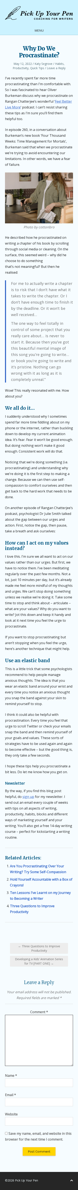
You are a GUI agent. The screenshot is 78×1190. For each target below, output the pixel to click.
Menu (39, 30)
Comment (39, 1012)
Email (10, 1095)
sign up (28, 796)
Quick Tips (37, 68)
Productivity (20, 68)
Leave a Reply (56, 68)
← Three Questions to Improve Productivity (39, 948)
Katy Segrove (43, 64)
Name (11, 1075)
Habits (59, 64)
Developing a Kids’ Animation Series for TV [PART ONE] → (39, 961)
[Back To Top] (71, 1180)
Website (11, 1114)
